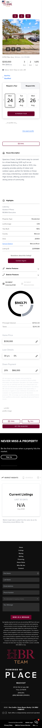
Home (21, 547)
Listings (21, 550)
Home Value (21, 562)
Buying (21, 553)
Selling (21, 556)
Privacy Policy (8, 725)
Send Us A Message (21, 617)
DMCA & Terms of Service (22, 725)
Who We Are (21, 565)
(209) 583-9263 (18, 695)
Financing (21, 559)
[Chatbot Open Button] (36, 722)
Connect (21, 568)
